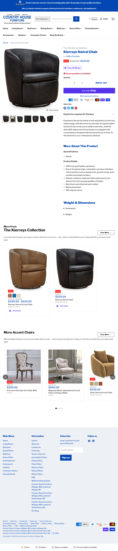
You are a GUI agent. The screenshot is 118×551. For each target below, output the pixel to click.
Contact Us (36, 447)
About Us (35, 444)
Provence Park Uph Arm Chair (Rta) (22, 390)
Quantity (66, 77)
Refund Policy (37, 471)
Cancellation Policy (39, 457)
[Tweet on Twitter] (68, 108)
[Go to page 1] (56, 408)
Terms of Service (38, 454)
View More (104, 233)
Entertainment (92, 28)
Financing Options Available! (78, 73)
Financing (36, 451)
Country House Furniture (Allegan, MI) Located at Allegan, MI (42, 487)
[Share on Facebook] (64, 108)
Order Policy (37, 464)
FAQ (33, 477)
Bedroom (31, 28)
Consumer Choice (38, 35)
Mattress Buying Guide (41, 481)
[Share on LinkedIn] (72, 108)
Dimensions (70, 208)
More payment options (89, 96)
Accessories (8, 35)
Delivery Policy (38, 467)
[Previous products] (5, 377)
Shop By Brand (56, 35)
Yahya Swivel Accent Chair (101, 392)
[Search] (76, 19)
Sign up (66, 457)
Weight (68, 214)
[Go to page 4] (61, 408)
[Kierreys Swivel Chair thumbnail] (6, 119)
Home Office (75, 28)
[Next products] (112, 377)
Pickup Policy (37, 461)
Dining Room (46, 28)
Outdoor (22, 35)
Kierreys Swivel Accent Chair (20, 304)
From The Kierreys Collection (75, 48)
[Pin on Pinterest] (76, 108)
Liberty (9, 393)
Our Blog (35, 511)
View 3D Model (74, 68)
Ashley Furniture (73, 56)
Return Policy (37, 474)
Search (34, 441)
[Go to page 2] (58, 408)
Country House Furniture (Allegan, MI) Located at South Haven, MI (42, 496)
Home (5, 28)
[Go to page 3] (59, 408)
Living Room (17, 28)
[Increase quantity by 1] (82, 83)
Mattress (61, 28)
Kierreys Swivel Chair (64, 300)
